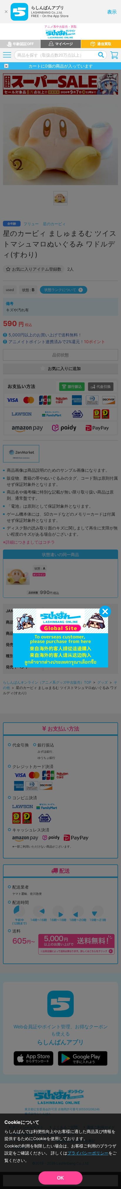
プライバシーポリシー (87, 1152)
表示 (112, 12)
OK (60, 1177)
